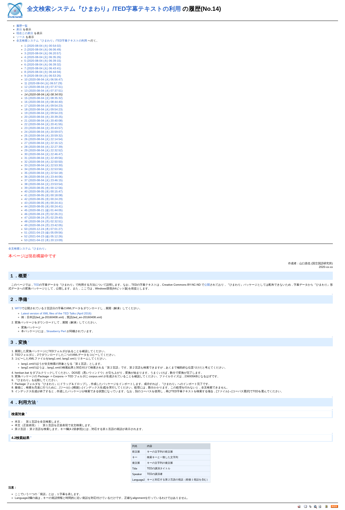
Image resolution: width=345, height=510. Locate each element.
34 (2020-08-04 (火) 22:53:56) (43, 169)
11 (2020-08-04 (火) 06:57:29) (43, 83)
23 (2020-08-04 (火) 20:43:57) (43, 128)
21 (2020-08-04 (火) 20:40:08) (43, 120)
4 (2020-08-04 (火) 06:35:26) (42, 57)
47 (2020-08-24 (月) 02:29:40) (43, 217)
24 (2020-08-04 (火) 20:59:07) (43, 131)
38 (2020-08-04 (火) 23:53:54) (43, 184)
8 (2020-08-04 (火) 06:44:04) (42, 71)
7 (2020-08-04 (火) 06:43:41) (42, 68)
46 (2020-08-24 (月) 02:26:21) (43, 214)
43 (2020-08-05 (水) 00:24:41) (43, 202)
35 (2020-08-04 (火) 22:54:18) (43, 172)
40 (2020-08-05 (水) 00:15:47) (43, 191)
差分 (19, 29)
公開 (207, 284)
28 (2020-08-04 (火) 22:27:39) (43, 146)
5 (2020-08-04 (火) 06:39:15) (42, 60)
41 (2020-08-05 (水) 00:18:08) (43, 195)
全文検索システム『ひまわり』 (28, 248)
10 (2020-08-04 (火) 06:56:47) (43, 79)
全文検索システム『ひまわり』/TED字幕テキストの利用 (104, 8)
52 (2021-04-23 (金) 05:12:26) (43, 236)
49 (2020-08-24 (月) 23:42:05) (43, 225)
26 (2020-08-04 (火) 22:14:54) (43, 139)
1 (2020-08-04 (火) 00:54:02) (42, 45)
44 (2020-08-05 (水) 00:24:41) (43, 206)
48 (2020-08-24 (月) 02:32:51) (43, 221)
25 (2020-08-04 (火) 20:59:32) (43, 135)
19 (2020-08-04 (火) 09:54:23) (43, 113)
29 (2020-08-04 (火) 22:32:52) (43, 150)
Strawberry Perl (56, 331)
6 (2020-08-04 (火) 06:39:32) (42, 64)
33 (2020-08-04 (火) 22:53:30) (43, 165)
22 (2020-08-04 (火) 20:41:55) (43, 124)
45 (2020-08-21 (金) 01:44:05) (43, 210)
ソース (20, 37)
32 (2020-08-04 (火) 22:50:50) (43, 161)
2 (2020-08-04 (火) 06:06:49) (42, 49)
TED (36, 284)
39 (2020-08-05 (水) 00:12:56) (43, 187)
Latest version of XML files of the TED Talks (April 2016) (56, 313)
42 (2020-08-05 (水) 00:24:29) (43, 199)
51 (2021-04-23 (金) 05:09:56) (43, 232)
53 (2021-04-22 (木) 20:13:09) (43, 240)
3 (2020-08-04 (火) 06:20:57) (42, 53)
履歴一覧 (22, 25)
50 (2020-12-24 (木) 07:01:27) (43, 229)
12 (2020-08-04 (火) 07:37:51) (43, 86)
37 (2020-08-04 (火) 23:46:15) (43, 180)
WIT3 (18, 308)
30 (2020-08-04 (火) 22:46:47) (43, 154)
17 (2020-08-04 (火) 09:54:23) (43, 105)
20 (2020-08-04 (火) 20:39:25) (43, 116)
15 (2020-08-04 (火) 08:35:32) (43, 98)
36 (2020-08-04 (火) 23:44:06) (43, 176)
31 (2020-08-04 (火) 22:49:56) (43, 157)
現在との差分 (24, 33)
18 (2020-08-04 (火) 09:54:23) (43, 109)
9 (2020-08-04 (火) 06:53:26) (42, 75)
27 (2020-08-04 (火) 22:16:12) (43, 143)
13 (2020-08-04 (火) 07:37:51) (43, 90)
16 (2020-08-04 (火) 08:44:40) (43, 101)
